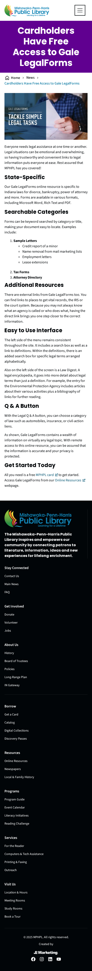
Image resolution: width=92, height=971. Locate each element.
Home (15, 77)
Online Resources (68, 480)
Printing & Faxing (15, 862)
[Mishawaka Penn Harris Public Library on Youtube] (58, 959)
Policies (9, 669)
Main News (11, 584)
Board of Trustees (16, 661)
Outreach (10, 870)
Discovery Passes (15, 738)
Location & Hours (15, 892)
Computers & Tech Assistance (24, 854)
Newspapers (12, 769)
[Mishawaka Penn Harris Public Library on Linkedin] (50, 959)
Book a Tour (12, 916)
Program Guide (14, 799)
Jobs (7, 630)
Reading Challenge (16, 823)
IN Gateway (12, 685)
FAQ (7, 592)
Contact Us (11, 576)
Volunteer (11, 622)
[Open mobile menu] (80, 10)
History (9, 653)
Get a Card (11, 714)
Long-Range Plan (15, 677)
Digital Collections (16, 730)
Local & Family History (19, 777)
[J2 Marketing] (46, 953)
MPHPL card (45, 474)
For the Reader (14, 846)
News (30, 77)
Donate (9, 614)
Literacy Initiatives (16, 815)
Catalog (9, 722)
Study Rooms (13, 908)
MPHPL (38, 937)
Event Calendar (14, 807)
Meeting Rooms (14, 900)
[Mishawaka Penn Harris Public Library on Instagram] (42, 959)
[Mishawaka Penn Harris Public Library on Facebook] (33, 959)
